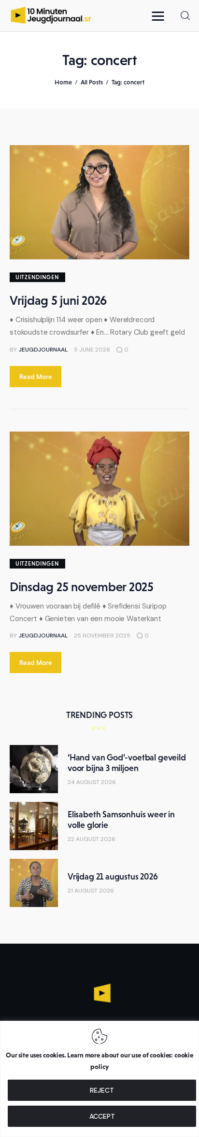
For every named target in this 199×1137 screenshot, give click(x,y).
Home (63, 82)
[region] (99, 1079)
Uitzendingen (37, 277)
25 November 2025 (102, 635)
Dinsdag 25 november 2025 (82, 587)
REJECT (102, 1090)
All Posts (92, 82)
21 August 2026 (91, 890)
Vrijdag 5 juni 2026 (58, 300)
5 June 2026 (92, 349)
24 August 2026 (92, 782)
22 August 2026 (91, 839)
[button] (160, 15)
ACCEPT (102, 1116)
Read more (35, 376)
